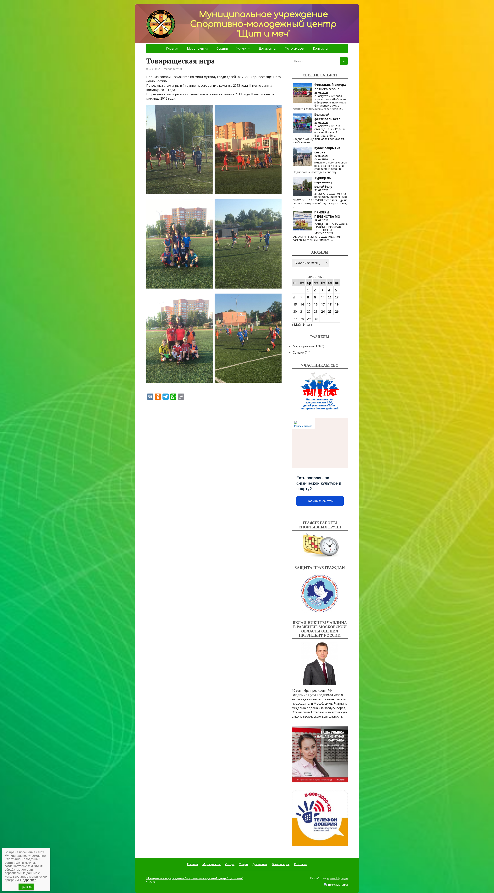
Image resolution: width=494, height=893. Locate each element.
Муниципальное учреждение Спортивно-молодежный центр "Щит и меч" (194, 878)
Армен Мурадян (337, 878)
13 (295, 304)
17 (323, 304)
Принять (26, 887)
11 (330, 297)
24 (323, 311)
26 (336, 311)
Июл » (307, 324)
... (342, 109)
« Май (296, 324)
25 (330, 311)
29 (308, 319)
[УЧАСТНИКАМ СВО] (320, 391)
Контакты (320, 48)
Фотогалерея (295, 48)
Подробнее (28, 880)
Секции (222, 48)
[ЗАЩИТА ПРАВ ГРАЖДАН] (320, 593)
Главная (172, 48)
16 (315, 304)
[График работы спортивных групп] (320, 545)
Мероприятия (197, 48)
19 (336, 304)
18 (330, 304)
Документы (267, 48)
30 (315, 319)
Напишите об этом (320, 501)
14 (302, 304)
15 (308, 304)
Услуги (241, 48)
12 (336, 297)
